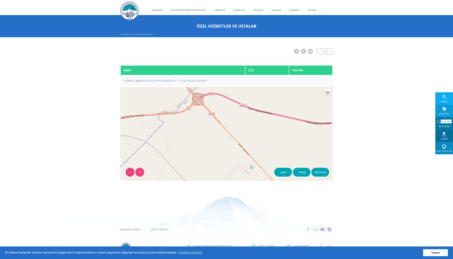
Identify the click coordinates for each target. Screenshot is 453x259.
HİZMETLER (239, 10)
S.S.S (328, 245)
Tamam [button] (435, 252)
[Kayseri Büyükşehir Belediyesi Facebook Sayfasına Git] (308, 229)
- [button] (319, 52)
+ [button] (330, 52)
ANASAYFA (157, 10)
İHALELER (276, 10)
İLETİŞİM (312, 10)
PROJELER (258, 10)
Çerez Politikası (159, 229)
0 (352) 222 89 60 (265, 245)
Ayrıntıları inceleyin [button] (190, 252)
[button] (296, 51)
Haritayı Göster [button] (302, 245)
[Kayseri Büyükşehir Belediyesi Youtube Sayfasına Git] (322, 229)
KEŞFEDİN (294, 10)
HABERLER (219, 10)
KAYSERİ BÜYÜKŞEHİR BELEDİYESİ (188, 10)
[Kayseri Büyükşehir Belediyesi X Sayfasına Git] (315, 229)
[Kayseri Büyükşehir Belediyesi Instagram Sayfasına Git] (329, 229)
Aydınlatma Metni (130, 229)
